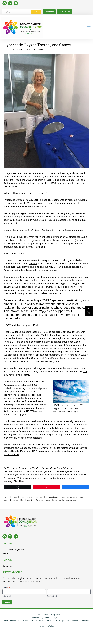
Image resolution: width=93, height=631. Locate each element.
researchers (70, 280)
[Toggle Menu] (89, 27)
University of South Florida (44, 358)
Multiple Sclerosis (50, 260)
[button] (89, 311)
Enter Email (6, 596)
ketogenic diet (58, 500)
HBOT (21, 500)
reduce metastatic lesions (61, 220)
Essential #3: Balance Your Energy (31, 49)
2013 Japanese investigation (61, 300)
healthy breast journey (35, 448)
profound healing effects (16, 247)
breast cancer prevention (64, 497)
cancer (80, 497)
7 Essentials (14, 497)
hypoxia (33, 263)
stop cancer (71, 500)
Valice (51, 626)
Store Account (64, 11)
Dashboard (49, 11)
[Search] (36, 12)
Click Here (19, 481)
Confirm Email (52, 596)
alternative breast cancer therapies (36, 497)
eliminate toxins (11, 500)
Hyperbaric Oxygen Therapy (18, 200)
